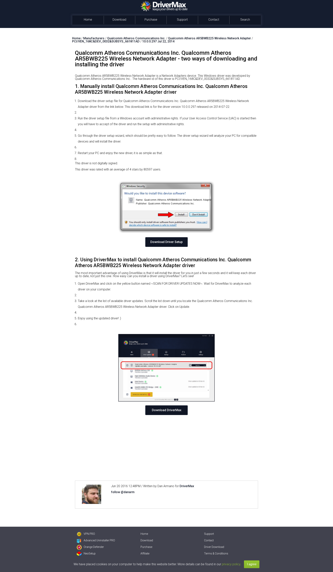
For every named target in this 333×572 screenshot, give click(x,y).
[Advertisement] (166, 448)
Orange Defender (94, 547)
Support (182, 19)
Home (88, 19)
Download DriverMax (166, 410)
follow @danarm (123, 492)
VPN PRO (89, 533)
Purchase (151, 19)
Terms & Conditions (216, 553)
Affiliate (144, 553)
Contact (213, 19)
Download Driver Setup (166, 242)
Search (245, 19)
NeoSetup (90, 553)
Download (119, 19)
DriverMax (187, 486)
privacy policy (231, 564)
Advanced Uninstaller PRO (99, 540)
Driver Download (214, 547)
